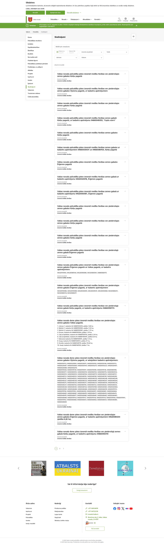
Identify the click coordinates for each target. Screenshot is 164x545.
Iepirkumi (31, 77)
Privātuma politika (60, 508)
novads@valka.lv (93, 514)
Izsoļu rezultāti (30, 523)
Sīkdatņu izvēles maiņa (62, 520)
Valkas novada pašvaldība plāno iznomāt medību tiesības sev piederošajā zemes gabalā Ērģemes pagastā (87, 251)
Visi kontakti (95, 528)
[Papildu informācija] (94, 523)
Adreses (58, 57)
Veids (108, 52)
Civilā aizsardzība (33, 97)
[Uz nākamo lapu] (63, 448)
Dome (30, 37)
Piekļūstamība (59, 511)
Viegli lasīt (58, 517)
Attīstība (30, 70)
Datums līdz (72, 51)
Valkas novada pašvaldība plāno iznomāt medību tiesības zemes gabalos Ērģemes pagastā (87, 163)
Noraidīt (35, 12)
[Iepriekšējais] (18, 468)
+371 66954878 (93, 508)
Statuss (84, 57)
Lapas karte (58, 514)
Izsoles (30, 80)
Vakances (31, 90)
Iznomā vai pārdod (87, 52)
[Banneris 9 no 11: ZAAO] (125, 468)
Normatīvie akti (32, 57)
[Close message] (136, 25)
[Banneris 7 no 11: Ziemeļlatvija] (67, 468)
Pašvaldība (29, 517)
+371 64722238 (93, 511)
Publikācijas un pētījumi (35, 67)
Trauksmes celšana (34, 93)
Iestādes (30, 44)
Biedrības (31, 50)
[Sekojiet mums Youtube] (131, 508)
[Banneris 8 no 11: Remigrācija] (96, 468)
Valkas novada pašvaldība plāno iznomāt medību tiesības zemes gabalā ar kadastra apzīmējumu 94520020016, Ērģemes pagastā (88, 178)
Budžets (30, 54)
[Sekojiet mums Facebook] (114, 508)
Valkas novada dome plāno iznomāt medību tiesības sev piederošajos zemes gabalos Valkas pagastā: (86, 321)
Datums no (62, 51)
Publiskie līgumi (33, 60)
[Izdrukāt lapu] (134, 36)
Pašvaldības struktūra (35, 41)
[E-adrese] (89, 523)
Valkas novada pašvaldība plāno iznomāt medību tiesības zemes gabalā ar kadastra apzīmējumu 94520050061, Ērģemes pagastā (88, 192)
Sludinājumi (31, 87)
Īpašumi (30, 83)
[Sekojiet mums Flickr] (127, 508)
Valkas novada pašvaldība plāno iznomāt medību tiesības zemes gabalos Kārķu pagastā (87, 134)
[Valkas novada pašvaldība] (34, 19)
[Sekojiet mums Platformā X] (122, 508)
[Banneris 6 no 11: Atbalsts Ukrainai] (39, 468)
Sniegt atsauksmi (82, 490)
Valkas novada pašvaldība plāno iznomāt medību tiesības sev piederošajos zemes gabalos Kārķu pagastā (88, 75)
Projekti (30, 74)
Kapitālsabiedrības (33, 47)
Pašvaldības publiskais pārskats (38, 64)
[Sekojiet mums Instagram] (118, 508)
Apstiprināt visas (55, 12)
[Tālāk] (145, 468)
